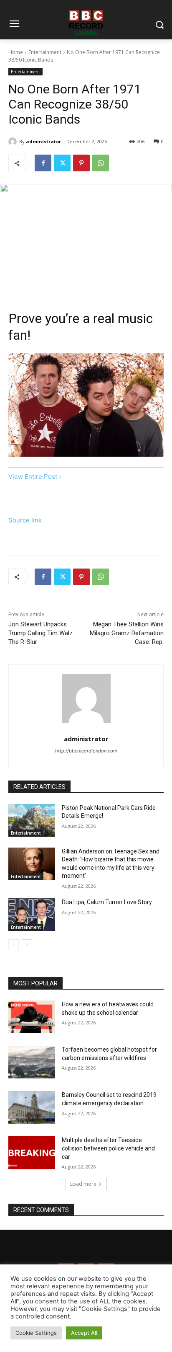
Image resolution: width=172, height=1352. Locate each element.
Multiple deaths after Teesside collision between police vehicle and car (108, 1148)
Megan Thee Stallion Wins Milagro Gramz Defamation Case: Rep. (127, 633)
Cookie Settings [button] (36, 1332)
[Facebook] (43, 163)
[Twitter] (62, 163)
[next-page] (27, 944)
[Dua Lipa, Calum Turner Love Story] (31, 914)
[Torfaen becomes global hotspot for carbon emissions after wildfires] (31, 1062)
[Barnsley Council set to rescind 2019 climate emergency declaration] (31, 1107)
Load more (83, 1183)
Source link (25, 520)
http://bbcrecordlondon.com (86, 751)
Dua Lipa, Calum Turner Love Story (107, 902)
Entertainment (44, 52)
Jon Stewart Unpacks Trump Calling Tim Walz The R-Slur (40, 633)
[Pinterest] (81, 163)
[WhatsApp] (100, 163)
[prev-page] (13, 944)
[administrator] (13, 141)
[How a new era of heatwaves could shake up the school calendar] (31, 1016)
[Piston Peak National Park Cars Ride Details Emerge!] (31, 820)
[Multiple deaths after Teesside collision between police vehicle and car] (31, 1152)
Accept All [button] (84, 1332)
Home (15, 52)
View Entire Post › (34, 477)
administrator (43, 141)
